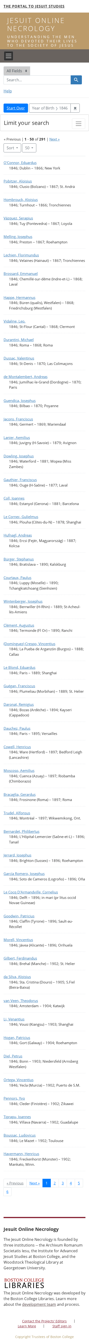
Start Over (16, 108)
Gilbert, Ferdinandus (20, 958)
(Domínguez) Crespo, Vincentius (29, 643)
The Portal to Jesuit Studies (34, 6)
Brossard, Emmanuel (21, 273)
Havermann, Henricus (21, 1153)
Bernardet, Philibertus (21, 831)
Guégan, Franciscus (19, 685)
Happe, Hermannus (19, 297)
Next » (54, 139)
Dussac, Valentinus (19, 358)
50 (30, 147)
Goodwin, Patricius (19, 916)
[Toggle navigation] (8, 56)
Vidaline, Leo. (14, 321)
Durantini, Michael (19, 339)
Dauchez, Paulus (17, 728)
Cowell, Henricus (17, 746)
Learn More (27, 1326)
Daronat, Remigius (19, 704)
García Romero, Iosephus (24, 873)
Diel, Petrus (13, 1056)
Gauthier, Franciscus (20, 479)
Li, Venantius (14, 1019)
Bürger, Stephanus (19, 559)
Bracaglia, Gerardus (20, 794)
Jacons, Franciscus (18, 419)
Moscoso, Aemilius (19, 770)
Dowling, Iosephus (19, 456)
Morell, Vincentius (18, 939)
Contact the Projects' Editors (44, 1321)
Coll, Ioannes (14, 498)
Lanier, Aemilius (17, 437)
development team (39, 1304)
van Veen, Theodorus (21, 1000)
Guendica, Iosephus (20, 400)
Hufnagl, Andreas (18, 535)
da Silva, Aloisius (17, 976)
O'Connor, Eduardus (20, 162)
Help (8, 91)
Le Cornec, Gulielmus (21, 516)
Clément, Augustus (19, 625)
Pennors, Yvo (14, 1098)
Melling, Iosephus (18, 236)
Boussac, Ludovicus (20, 1135)
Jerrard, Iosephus (17, 855)
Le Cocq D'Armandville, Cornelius (31, 892)
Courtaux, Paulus (17, 577)
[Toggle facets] (78, 123)
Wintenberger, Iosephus (23, 601)
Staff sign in (61, 1326)
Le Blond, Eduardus (19, 667)
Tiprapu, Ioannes (17, 1116)
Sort (10, 147)
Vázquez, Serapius (18, 218)
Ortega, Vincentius (18, 1079)
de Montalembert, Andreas (25, 376)
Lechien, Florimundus (21, 255)
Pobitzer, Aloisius (18, 181)
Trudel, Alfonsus (17, 812)
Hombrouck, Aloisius (21, 199)
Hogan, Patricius (17, 1037)
